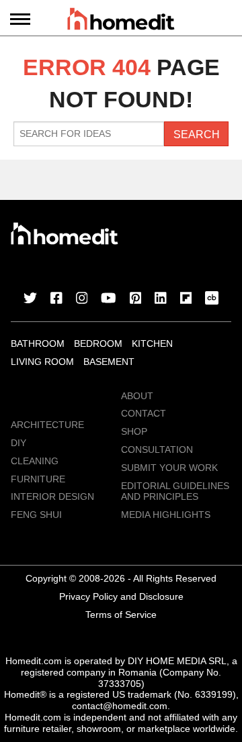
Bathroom (38, 343)
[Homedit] (121, 21)
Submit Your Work (169, 467)
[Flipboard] (186, 299)
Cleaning (34, 461)
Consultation (157, 449)
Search (196, 134)
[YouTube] (108, 299)
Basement (108, 361)
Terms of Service (121, 614)
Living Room (42, 361)
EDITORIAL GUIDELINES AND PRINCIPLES (175, 491)
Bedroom (98, 343)
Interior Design (52, 496)
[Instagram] (82, 299)
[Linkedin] (161, 299)
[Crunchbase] (211, 299)
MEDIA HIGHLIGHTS (165, 514)
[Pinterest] (136, 299)
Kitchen (152, 343)
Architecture (47, 424)
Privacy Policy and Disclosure (121, 596)
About (137, 395)
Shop (134, 431)
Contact (143, 413)
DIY (18, 442)
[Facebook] (56, 299)
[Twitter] (30, 299)
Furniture (38, 479)
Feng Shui (36, 514)
